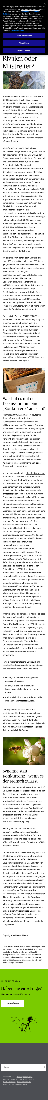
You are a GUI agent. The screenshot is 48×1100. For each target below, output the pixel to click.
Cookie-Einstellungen (24, 36)
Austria (7, 1067)
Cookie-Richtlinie (9, 1082)
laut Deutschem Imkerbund (28, 193)
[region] (24, 27)
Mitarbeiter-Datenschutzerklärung (15, 1084)
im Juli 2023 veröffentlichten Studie (19, 652)
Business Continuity (24, 1082)
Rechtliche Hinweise (10, 1079)
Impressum (32, 1079)
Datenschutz (23, 1079)
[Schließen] (45, 4)
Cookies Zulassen (24, 50)
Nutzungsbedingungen (24, 1077)
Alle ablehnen (24, 43)
